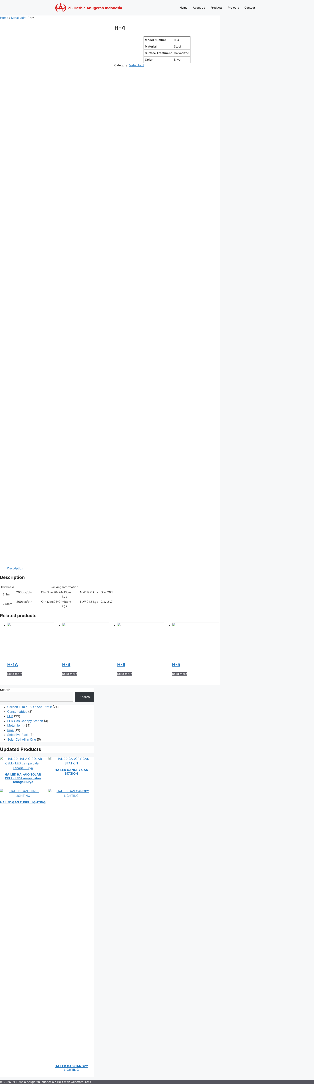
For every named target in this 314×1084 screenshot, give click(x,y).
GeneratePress (81, 1082)
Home (183, 7)
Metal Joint (19, 17)
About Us (199, 7)
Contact (249, 7)
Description (15, 568)
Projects (233, 7)
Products (216, 7)
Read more (14, 674)
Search (5, 690)
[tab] (15, 568)
